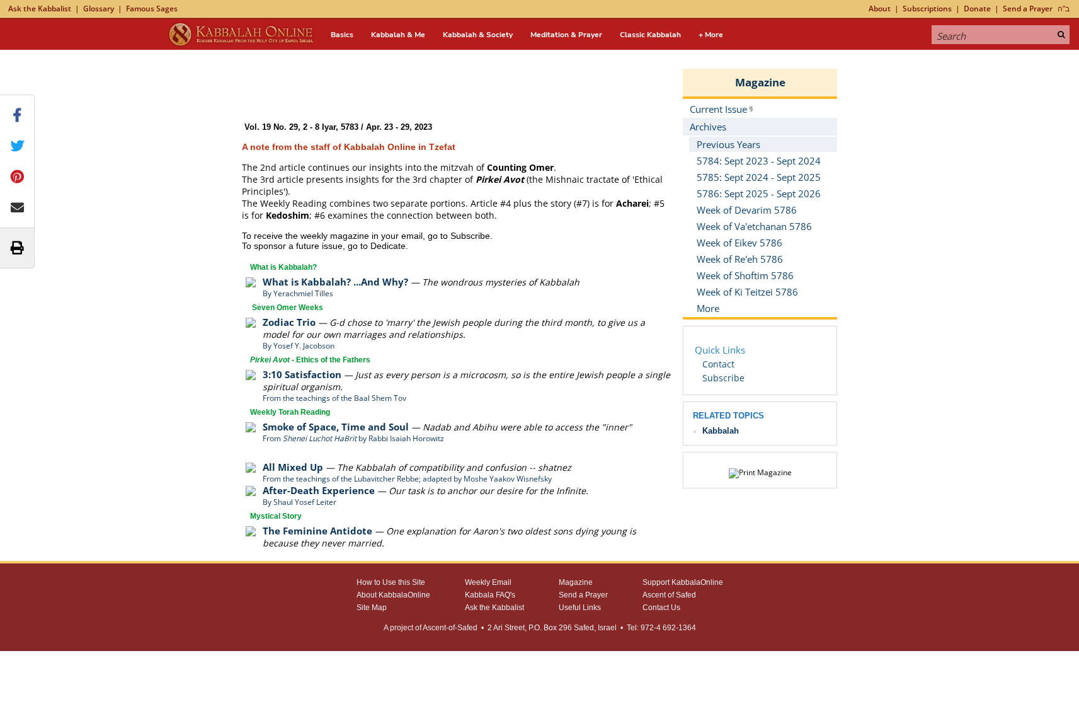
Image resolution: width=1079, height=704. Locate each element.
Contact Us (661, 607)
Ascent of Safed (669, 595)
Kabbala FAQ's (490, 595)
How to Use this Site (391, 582)
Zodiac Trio (289, 322)
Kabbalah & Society (478, 35)
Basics (342, 35)
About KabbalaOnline (393, 595)
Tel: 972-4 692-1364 (661, 627)
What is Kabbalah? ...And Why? (335, 281)
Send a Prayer (1028, 8)
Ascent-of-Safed (450, 627)
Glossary (98, 8)
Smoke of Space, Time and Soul (336, 426)
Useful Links (580, 607)
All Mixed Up (293, 467)
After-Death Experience (319, 490)
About (880, 8)
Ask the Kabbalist (39, 8)
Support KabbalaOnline (682, 582)
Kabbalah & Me (398, 35)
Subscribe (470, 236)
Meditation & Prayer (566, 35)
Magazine (760, 82)
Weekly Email (488, 582)
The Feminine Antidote (317, 530)
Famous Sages (152, 8)
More (708, 308)
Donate (977, 8)
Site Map (372, 607)
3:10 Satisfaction (302, 374)
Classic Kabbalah (650, 35)
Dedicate (388, 246)
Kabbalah (720, 431)
